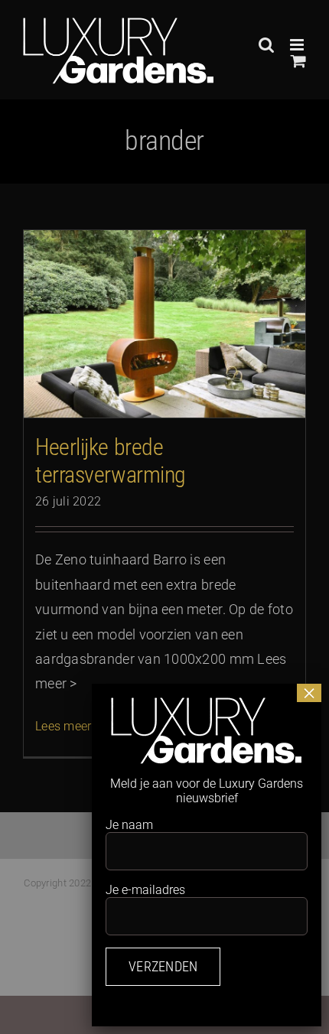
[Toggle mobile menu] (298, 45)
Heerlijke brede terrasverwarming (110, 461)
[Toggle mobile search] (266, 45)
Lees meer (63, 726)
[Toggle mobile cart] (298, 61)
